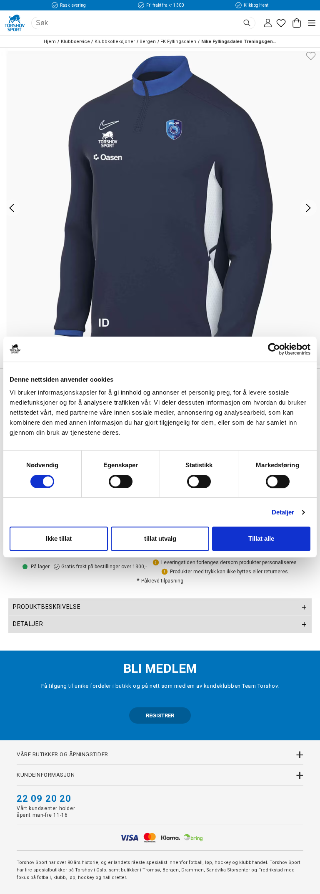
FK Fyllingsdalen (178, 41)
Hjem (50, 41)
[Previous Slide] (11, 208)
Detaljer (283, 512)
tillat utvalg (160, 538)
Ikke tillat (59, 538)
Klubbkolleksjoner (115, 41)
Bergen (148, 41)
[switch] (120, 481)
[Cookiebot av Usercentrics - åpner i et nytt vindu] (274, 349)
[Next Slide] (308, 208)
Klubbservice (75, 41)
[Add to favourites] (311, 55)
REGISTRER (160, 715)
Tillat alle (261, 538)
